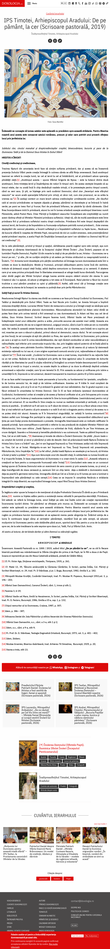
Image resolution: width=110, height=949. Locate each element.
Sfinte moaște (55, 761)
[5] (59, 283)
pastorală (43, 878)
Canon (62, 757)
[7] (14, 355)
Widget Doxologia (47, 927)
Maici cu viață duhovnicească (52, 908)
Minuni (81, 757)
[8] (107, 413)
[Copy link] (60, 41)
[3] (18, 240)
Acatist (43, 757)
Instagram (73, 667)
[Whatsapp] (55, 41)
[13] (68, 462)
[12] (86, 458)
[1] (18, 179)
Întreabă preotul (15, 919)
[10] (37, 451)
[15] (10, 496)
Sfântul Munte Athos (49, 765)
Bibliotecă (12, 916)
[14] (50, 477)
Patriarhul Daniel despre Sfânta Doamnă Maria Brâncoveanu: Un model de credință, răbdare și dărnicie (42, 851)
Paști (68, 878)
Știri (9, 927)
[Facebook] (82, 3)
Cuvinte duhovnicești (17, 904)
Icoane (43, 761)
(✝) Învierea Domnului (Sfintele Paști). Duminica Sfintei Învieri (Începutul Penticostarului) (61, 748)
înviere (57, 878)
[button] (32, 3)
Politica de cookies (80, 911)
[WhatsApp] (96, 3)
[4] (12, 260)
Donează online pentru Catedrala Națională (86, 916)
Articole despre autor (49, 790)
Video (71, 765)
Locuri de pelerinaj (71, 761)
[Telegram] (103, 3)
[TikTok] (93, 3)
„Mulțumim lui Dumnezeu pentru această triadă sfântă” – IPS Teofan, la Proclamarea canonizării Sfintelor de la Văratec (15, 852)
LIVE (64, 3)
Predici (62, 765)
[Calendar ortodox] (69, 3)
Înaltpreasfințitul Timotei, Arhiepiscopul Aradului (54, 33)
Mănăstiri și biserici (48, 919)
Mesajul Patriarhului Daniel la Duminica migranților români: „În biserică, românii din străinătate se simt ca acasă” (93, 852)
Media (9, 923)
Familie (10, 908)
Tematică (43, 912)
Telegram (89, 667)
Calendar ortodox (47, 923)
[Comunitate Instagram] (100, 3)
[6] (7, 347)
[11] (29, 454)
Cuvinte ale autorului (49, 786)
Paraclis (53, 757)
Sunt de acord (77, 936)
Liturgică (11, 912)
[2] (15, 198)
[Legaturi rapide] (107, 3)
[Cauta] (79, 3)
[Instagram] (89, 3)
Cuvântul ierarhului (55, 13)
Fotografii (80, 765)
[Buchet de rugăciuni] (76, 3)
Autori (42, 901)
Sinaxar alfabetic (47, 916)
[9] (30, 436)
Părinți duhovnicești (49, 904)
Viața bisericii (14, 901)
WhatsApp (58, 667)
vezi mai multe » (100, 824)
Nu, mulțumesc (92, 936)
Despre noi (76, 908)
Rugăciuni (72, 757)
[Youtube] (85, 3)
